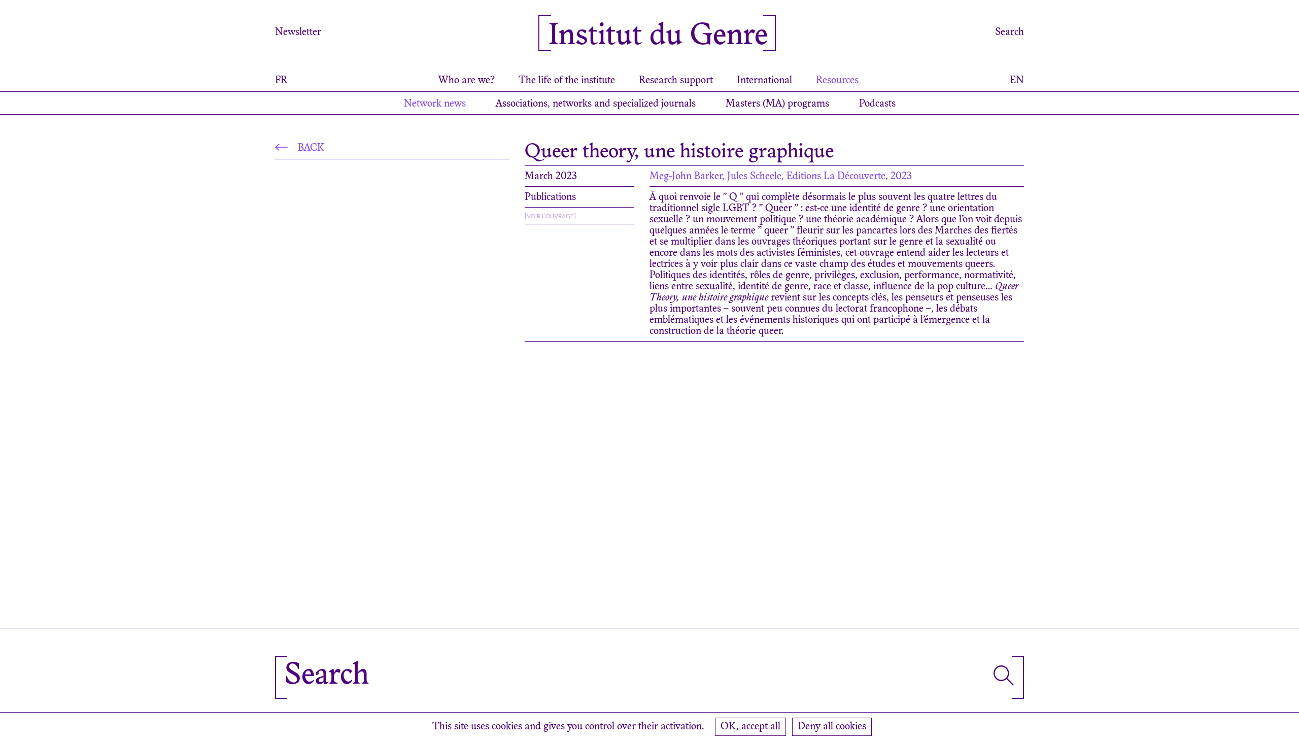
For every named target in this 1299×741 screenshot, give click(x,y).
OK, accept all (750, 727)
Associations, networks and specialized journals (596, 104)
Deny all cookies (832, 727)
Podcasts (877, 104)
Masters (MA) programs (777, 104)
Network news (435, 104)
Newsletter (298, 32)
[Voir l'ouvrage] (550, 216)
